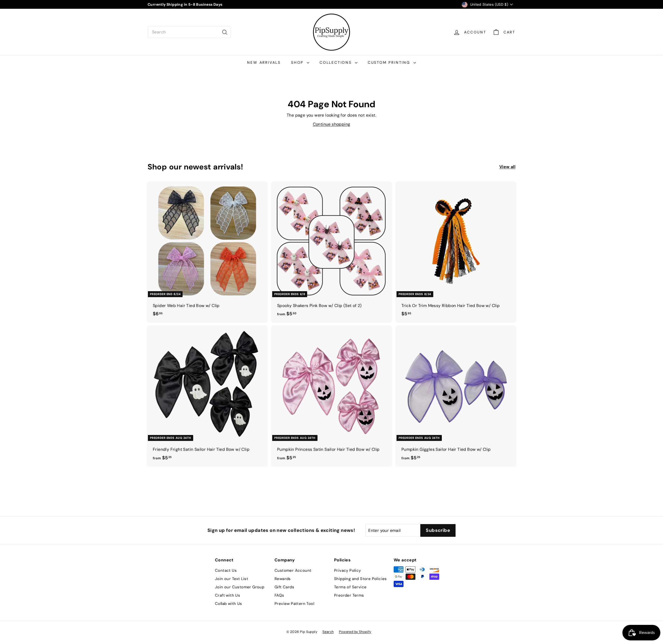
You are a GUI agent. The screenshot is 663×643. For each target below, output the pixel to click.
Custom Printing (390, 62)
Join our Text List (231, 578)
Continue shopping (331, 124)
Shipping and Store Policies (360, 578)
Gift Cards (284, 587)
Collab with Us (228, 603)
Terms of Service (350, 587)
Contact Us (226, 570)
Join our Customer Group (239, 587)
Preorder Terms (349, 595)
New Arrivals (264, 62)
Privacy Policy (347, 570)
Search (328, 632)
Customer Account (293, 570)
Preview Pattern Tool (294, 603)
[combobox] (189, 32)
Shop (298, 62)
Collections (337, 62)
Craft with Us (227, 595)
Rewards (283, 578)
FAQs (279, 595)
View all (507, 166)
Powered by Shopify (355, 632)
